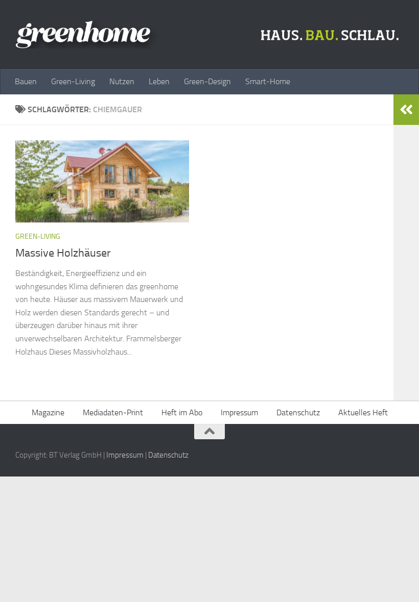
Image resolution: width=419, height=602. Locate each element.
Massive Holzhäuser (63, 253)
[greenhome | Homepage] (209, 34)
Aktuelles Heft (363, 412)
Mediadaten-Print (113, 412)
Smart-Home (267, 81)
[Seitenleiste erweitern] (406, 109)
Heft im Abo (181, 412)
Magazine (48, 412)
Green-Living (73, 81)
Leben (159, 81)
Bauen (26, 81)
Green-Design (207, 81)
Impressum (239, 412)
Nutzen (121, 81)
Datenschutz (298, 412)
